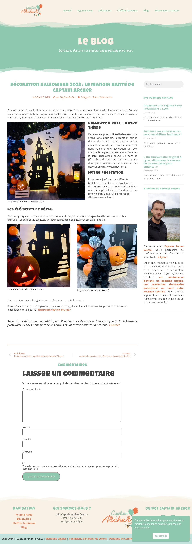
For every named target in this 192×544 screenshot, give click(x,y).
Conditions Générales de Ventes (87, 538)
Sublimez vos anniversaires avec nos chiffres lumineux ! (163, 132)
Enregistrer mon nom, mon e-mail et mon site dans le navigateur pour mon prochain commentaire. (70, 467)
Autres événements (102, 97)
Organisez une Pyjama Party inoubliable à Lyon (163, 107)
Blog (146, 10)
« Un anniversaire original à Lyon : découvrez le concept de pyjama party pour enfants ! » (163, 161)
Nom (26, 427)
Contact (114, 325)
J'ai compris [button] (161, 536)
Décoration (105, 10)
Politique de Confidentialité (125, 538)
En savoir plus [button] (142, 527)
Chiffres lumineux (127, 10)
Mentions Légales (56, 538)
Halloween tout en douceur (54, 309)
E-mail (26, 439)
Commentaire (31, 389)
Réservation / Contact (167, 10)
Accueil (67, 10)
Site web (27, 451)
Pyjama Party (85, 10)
